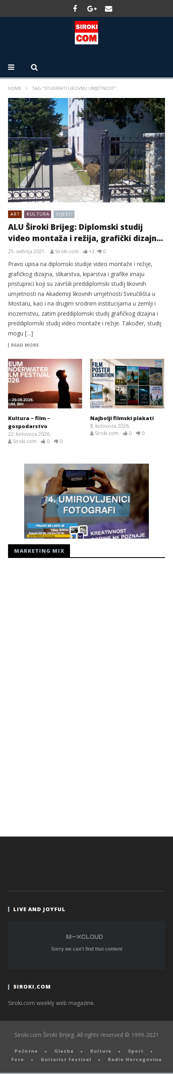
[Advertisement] (68, 695)
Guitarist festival (66, 1059)
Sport (136, 1051)
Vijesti (64, 214)
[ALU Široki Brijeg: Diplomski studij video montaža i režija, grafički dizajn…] (86, 150)
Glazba (64, 1051)
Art (15, 214)
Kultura (38, 214)
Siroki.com (67, 251)
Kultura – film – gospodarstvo (29, 422)
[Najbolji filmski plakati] (127, 383)
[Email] (108, 8)
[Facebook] (74, 8)
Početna (26, 1051)
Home (14, 88)
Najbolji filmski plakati (122, 418)
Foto (17, 1059)
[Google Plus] (91, 8)
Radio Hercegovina (135, 1059)
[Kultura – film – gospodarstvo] (45, 383)
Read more (25, 345)
